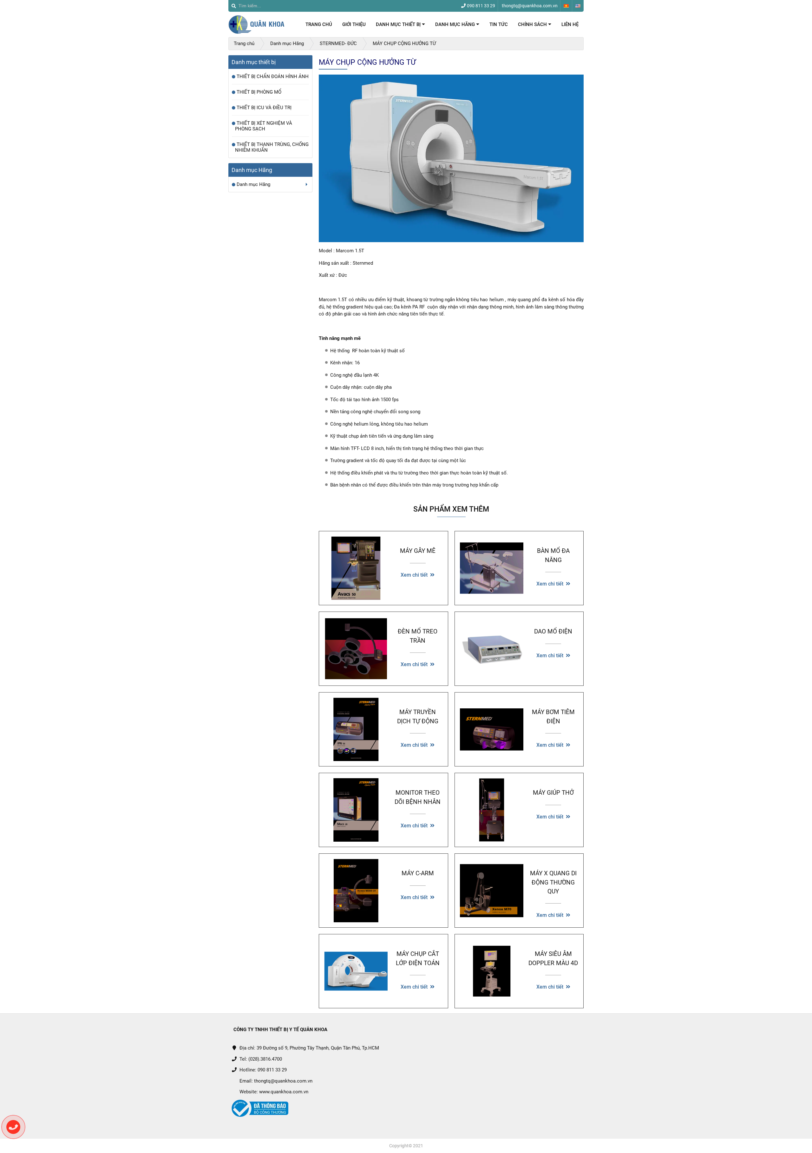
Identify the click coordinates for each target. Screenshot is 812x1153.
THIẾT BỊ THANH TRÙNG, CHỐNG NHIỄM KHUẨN (272, 147)
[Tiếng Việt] (566, 6)
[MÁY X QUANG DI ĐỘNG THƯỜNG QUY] (491, 890)
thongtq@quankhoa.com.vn (283, 1081)
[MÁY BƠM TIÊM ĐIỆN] (491, 729)
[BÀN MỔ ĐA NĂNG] (491, 568)
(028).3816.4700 (265, 1059)
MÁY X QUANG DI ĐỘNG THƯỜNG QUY (553, 882)
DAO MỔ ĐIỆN (553, 631)
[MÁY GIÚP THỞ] (491, 810)
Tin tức (498, 24)
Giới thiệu (354, 24)
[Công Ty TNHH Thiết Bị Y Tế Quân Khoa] (256, 24)
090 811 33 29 (272, 1070)
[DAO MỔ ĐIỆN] (491, 648)
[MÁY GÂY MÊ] (356, 568)
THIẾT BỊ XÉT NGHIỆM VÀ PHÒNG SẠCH (263, 126)
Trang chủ (318, 24)
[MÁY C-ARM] (356, 890)
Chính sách (534, 26)
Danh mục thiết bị (400, 26)
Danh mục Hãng (457, 26)
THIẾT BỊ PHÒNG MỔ (259, 92)
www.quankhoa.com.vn (283, 1092)
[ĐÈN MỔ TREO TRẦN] (356, 648)
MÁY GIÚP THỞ (553, 792)
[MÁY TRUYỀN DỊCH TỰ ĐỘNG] (356, 729)
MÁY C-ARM (418, 873)
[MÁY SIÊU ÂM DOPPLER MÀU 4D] (491, 971)
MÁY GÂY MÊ (417, 550)
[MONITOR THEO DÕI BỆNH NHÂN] (356, 810)
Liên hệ (570, 24)
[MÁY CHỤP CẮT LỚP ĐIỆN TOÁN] (356, 971)
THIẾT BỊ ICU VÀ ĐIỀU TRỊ (264, 107)
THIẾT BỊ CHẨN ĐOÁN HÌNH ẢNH (273, 76)
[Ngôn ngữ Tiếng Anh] (577, 6)
